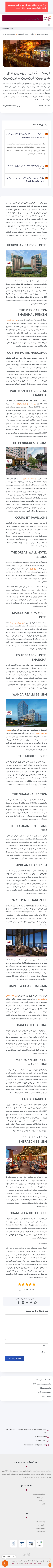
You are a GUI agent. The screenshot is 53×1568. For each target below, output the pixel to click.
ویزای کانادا (41, 1531)
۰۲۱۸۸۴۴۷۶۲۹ (40, 1436)
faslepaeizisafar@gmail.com (35, 1445)
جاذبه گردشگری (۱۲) (43, 1380)
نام (44, 1345)
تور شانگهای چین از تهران (26, 403)
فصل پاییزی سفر (42, 34)
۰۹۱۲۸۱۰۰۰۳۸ (41, 1441)
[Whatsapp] (24, 1554)
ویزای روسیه (40, 1528)
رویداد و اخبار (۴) (44, 1392)
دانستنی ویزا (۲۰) (44, 1388)
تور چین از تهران (12, 320)
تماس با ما (41, 1497)
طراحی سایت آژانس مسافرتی (32, 1563)
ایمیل (43, 1352)
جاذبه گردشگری (23, 34)
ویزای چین (34, 568)
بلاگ (32, 34)
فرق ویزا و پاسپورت (17, 622)
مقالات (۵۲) (46, 1396)
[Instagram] (29, 1554)
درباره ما (42, 1500)
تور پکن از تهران (30, 478)
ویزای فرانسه (40, 1521)
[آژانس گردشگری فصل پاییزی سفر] (47, 18)
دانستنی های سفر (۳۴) (42, 1384)
